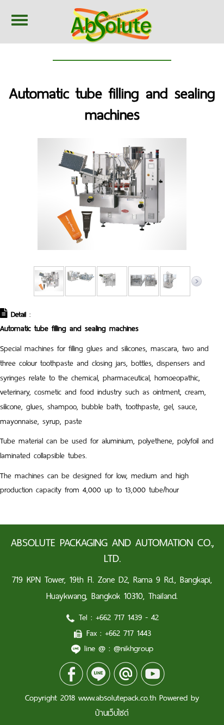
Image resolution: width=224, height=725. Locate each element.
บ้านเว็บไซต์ (112, 713)
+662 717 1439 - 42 (127, 617)
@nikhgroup (133, 648)
